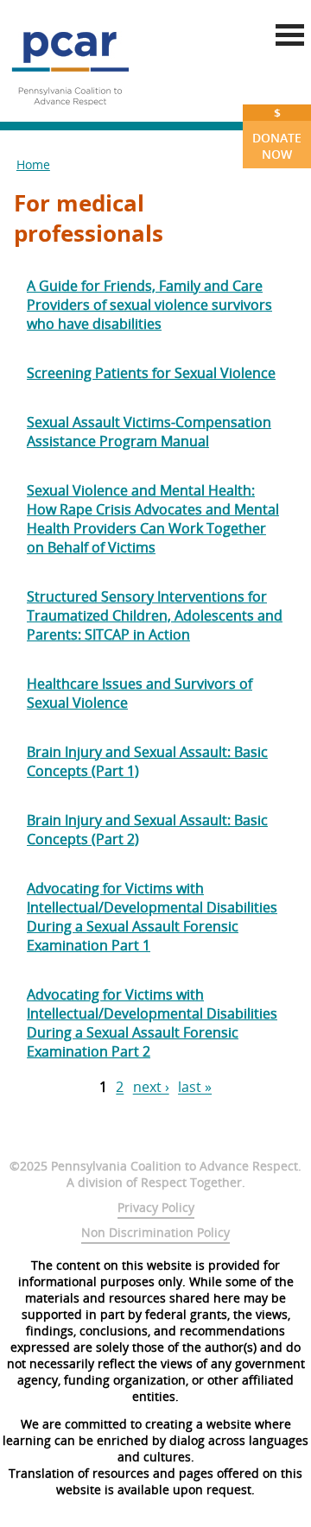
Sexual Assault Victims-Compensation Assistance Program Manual (149, 432)
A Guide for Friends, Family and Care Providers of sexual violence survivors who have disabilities (149, 304)
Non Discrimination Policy (155, 1232)
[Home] (70, 112)
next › (151, 1087)
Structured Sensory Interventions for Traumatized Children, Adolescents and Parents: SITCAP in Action (154, 615)
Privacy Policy (155, 1207)
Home (33, 164)
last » (195, 1087)
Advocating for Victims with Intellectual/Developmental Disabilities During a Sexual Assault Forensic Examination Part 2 (152, 1023)
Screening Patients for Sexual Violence (151, 372)
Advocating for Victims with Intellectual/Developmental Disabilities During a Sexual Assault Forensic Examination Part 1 (152, 917)
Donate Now (276, 133)
